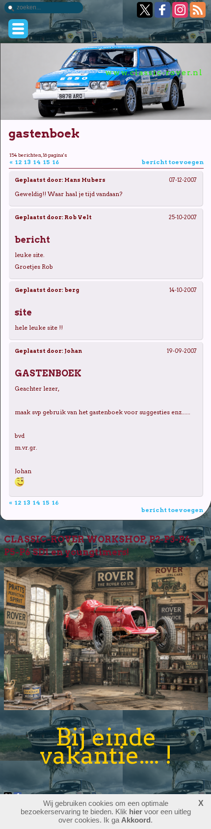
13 (28, 162)
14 (37, 162)
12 (19, 162)
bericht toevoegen (172, 162)
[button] (18, 28)
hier (135, 811)
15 (47, 162)
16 (56, 162)
